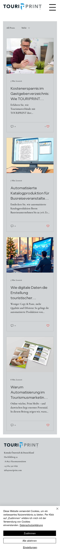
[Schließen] (55, 511)
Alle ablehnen (29, 540)
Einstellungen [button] (30, 547)
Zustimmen (30, 533)
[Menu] (52, 7)
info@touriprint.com (13, 470)
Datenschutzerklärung (31, 525)
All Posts (10, 27)
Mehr (24, 27)
